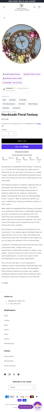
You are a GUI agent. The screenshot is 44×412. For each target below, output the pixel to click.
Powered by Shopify (23, 404)
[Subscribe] (33, 387)
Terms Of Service (10, 366)
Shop (6, 325)
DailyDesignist (14, 404)
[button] (4, 7)
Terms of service (28, 407)
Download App (9, 343)
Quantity (4, 129)
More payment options (22, 151)
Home (6, 316)
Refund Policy (9, 361)
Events (6, 329)
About (6, 334)
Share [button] (6, 283)
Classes (6, 320)
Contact (7, 339)
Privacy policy (17, 407)
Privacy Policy (9, 356)
